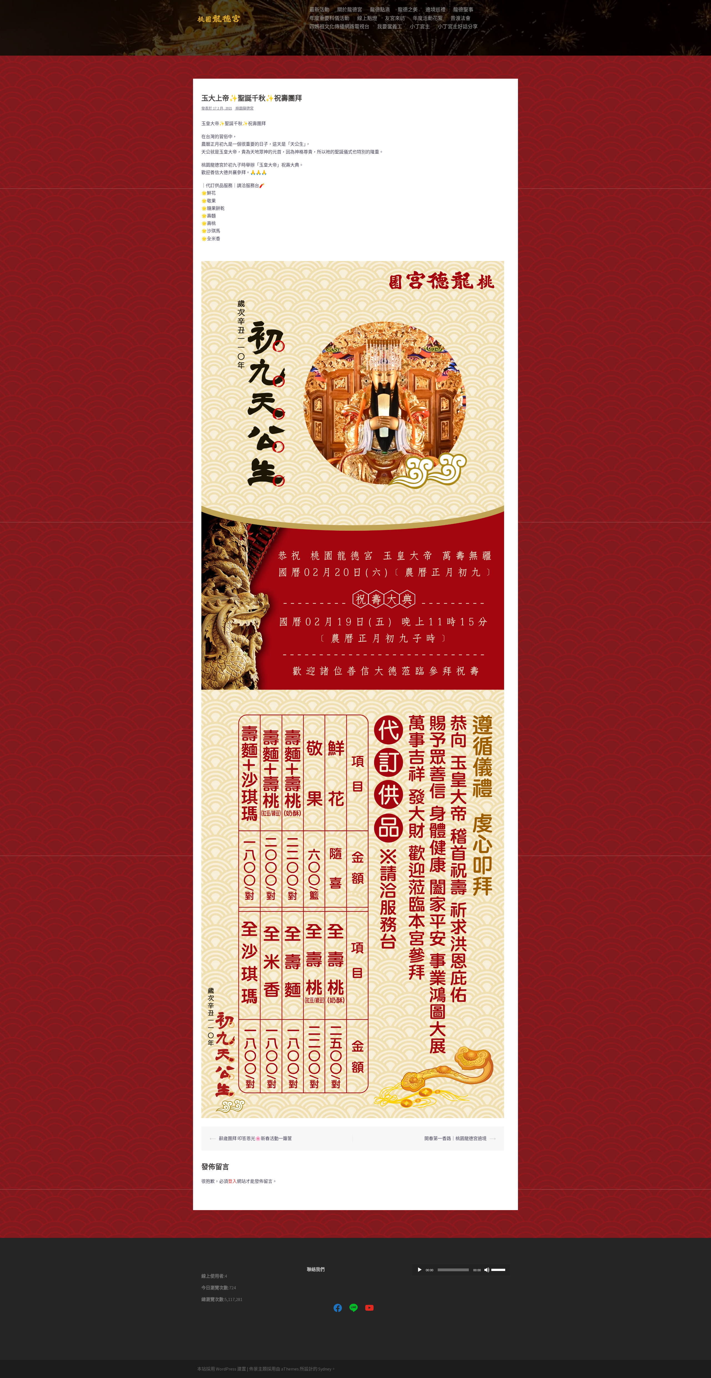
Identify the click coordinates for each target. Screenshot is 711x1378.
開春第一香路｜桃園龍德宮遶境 (455, 1138)
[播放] (419, 1270)
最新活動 (319, 10)
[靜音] (487, 1270)
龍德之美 (408, 10)
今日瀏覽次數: (215, 1287)
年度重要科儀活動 (329, 18)
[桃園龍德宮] (218, 18)
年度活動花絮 (428, 18)
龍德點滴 (380, 10)
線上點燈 (367, 18)
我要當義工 (389, 26)
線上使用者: (213, 1276)
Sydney (324, 1369)
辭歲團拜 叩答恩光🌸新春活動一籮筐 (255, 1138)
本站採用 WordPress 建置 (221, 1369)
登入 (232, 1181)
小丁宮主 (420, 26)
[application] (461, 1269)
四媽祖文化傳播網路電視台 (339, 26)
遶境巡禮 (435, 10)
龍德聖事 (463, 10)
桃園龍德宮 (245, 108)
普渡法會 (460, 18)
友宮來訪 (395, 18)
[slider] (499, 1269)
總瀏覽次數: (213, 1299)
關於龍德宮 (349, 10)
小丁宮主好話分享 (458, 26)
